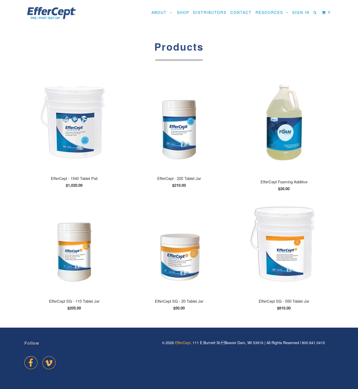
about (160, 12)
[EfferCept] (51, 13)
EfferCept (183, 342)
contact (241, 12)
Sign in (301, 12)
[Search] (315, 12)
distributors (209, 12)
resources (271, 12)
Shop (183, 12)
